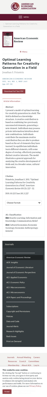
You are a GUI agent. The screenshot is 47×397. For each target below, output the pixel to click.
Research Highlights (15, 331)
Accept (7, 392)
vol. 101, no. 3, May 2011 (14, 81)
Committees (33, 361)
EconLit (22, 361)
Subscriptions (12, 306)
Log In (36, 365)
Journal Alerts (12, 326)
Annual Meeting (24, 357)
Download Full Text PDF (13, 91)
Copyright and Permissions (18, 311)
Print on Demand (13, 341)
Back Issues (11, 336)
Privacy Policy (35, 386)
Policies (9, 316)
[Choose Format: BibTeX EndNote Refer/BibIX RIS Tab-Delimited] (24, 203)
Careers (36, 357)
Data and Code (12, 321)
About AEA (26, 365)
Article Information (12, 101)
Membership (13, 365)
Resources (12, 361)
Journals (9, 244)
